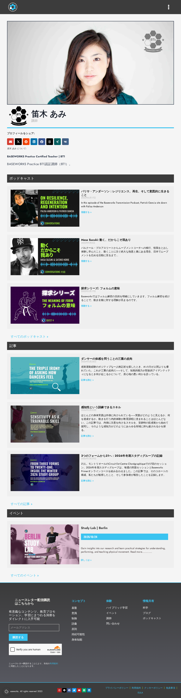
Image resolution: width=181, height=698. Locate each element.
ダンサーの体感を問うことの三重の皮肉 (106, 359)
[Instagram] (59, 690)
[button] (10, 141)
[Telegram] (64, 690)
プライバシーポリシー (116, 688)
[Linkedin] (89, 690)
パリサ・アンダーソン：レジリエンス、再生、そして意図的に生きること (125, 193)
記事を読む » (87, 380)
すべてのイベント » (25, 575)
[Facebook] (69, 690)
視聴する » (86, 212)
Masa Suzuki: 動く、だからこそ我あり (106, 240)
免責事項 (170, 688)
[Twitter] (74, 690)
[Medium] (84, 690)
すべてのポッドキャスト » (29, 336)
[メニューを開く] (169, 7)
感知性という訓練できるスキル (101, 407)
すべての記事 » (21, 504)
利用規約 (54, 663)
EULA (140, 692)
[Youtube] (79, 690)
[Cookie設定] (6, 691)
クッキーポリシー (153, 688)
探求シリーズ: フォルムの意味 (100, 288)
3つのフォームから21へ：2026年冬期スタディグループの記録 (121, 456)
